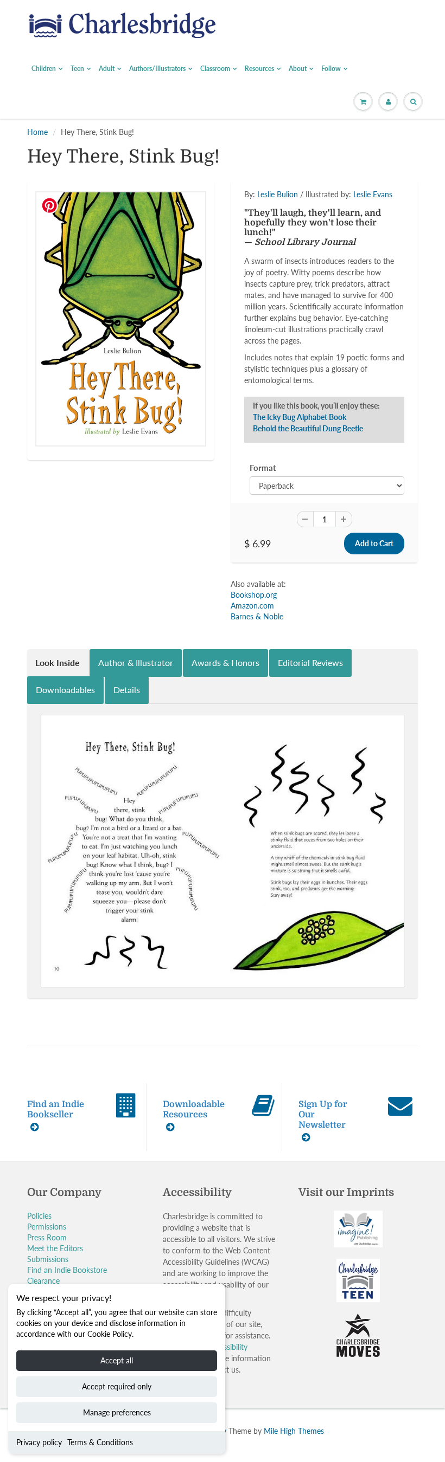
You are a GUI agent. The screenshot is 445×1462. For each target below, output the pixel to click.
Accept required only (116, 1386)
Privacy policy (39, 1442)
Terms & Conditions (100, 1442)
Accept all (116, 1360)
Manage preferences (117, 1412)
